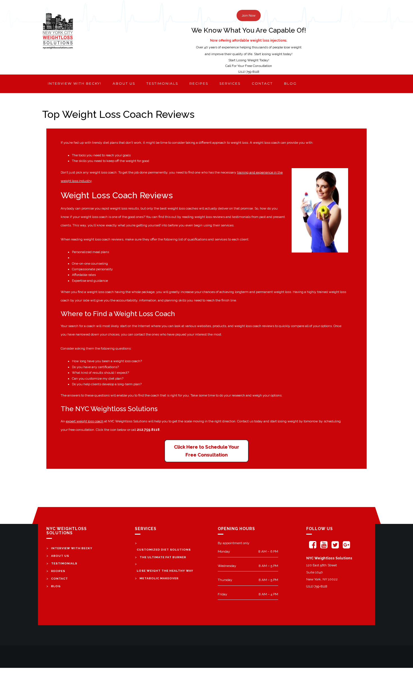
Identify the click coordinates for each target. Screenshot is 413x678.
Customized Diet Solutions (92, 258)
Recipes (198, 83)
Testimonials (162, 83)
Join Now (249, 15)
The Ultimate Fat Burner (163, 557)
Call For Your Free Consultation (248, 66)
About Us (60, 555)
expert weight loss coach (84, 421)
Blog (290, 83)
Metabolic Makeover (159, 578)
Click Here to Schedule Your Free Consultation (206, 451)
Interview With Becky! (74, 83)
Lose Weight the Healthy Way (165, 570)
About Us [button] (124, 83)
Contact (262, 83)
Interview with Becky (71, 548)
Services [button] (229, 83)
